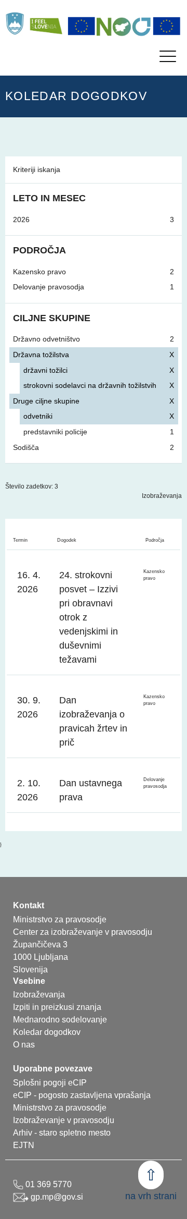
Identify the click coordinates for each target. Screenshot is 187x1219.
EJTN (23, 1145)
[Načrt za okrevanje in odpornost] (124, 26)
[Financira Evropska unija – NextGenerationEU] (167, 26)
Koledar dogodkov (47, 1032)
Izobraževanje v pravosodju (63, 1120)
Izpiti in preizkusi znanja (57, 1007)
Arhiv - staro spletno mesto (62, 1132)
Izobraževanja (162, 495)
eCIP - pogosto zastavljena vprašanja (82, 1095)
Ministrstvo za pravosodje (59, 1107)
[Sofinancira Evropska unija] (81, 26)
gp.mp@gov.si (56, 1196)
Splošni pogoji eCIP (50, 1082)
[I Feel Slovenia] (45, 23)
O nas (24, 1044)
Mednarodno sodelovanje (60, 1019)
